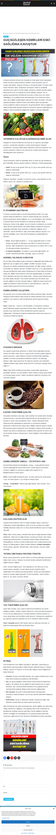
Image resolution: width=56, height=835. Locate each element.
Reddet (28, 826)
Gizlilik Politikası (31, 833)
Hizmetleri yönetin (5, 817)
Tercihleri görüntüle (28, 830)
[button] (54, 808)
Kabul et (28, 822)
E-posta (5, 792)
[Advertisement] (28, 19)
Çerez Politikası (24, 833)
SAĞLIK (11, 33)
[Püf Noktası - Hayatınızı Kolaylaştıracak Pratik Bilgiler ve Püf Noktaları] (28, 3)
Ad (4, 786)
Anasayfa (6, 33)
